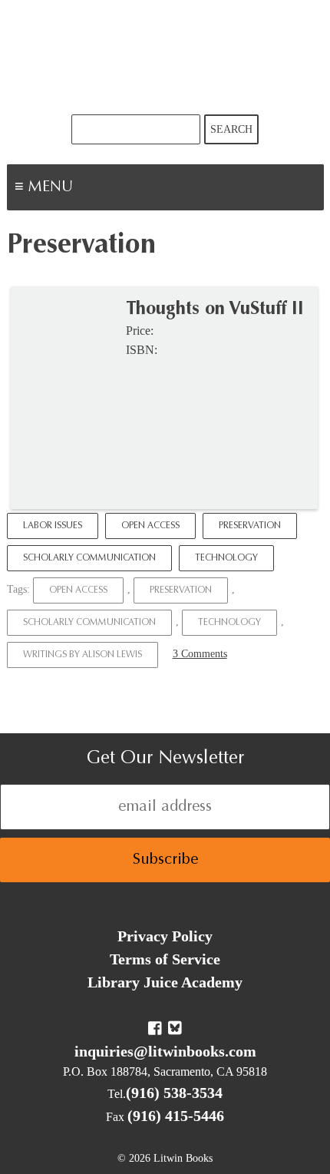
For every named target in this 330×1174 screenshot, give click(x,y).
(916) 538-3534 (174, 1092)
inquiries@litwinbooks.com (165, 1051)
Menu (97, 189)
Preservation (250, 526)
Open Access (150, 526)
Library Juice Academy (165, 982)
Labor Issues (52, 526)
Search (231, 129)
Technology (226, 558)
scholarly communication (89, 622)
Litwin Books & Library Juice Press (165, 57)
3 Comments (200, 654)
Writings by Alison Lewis (82, 655)
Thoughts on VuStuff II (215, 309)
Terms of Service (165, 959)
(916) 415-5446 (175, 1115)
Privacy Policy (165, 936)
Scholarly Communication (89, 558)
